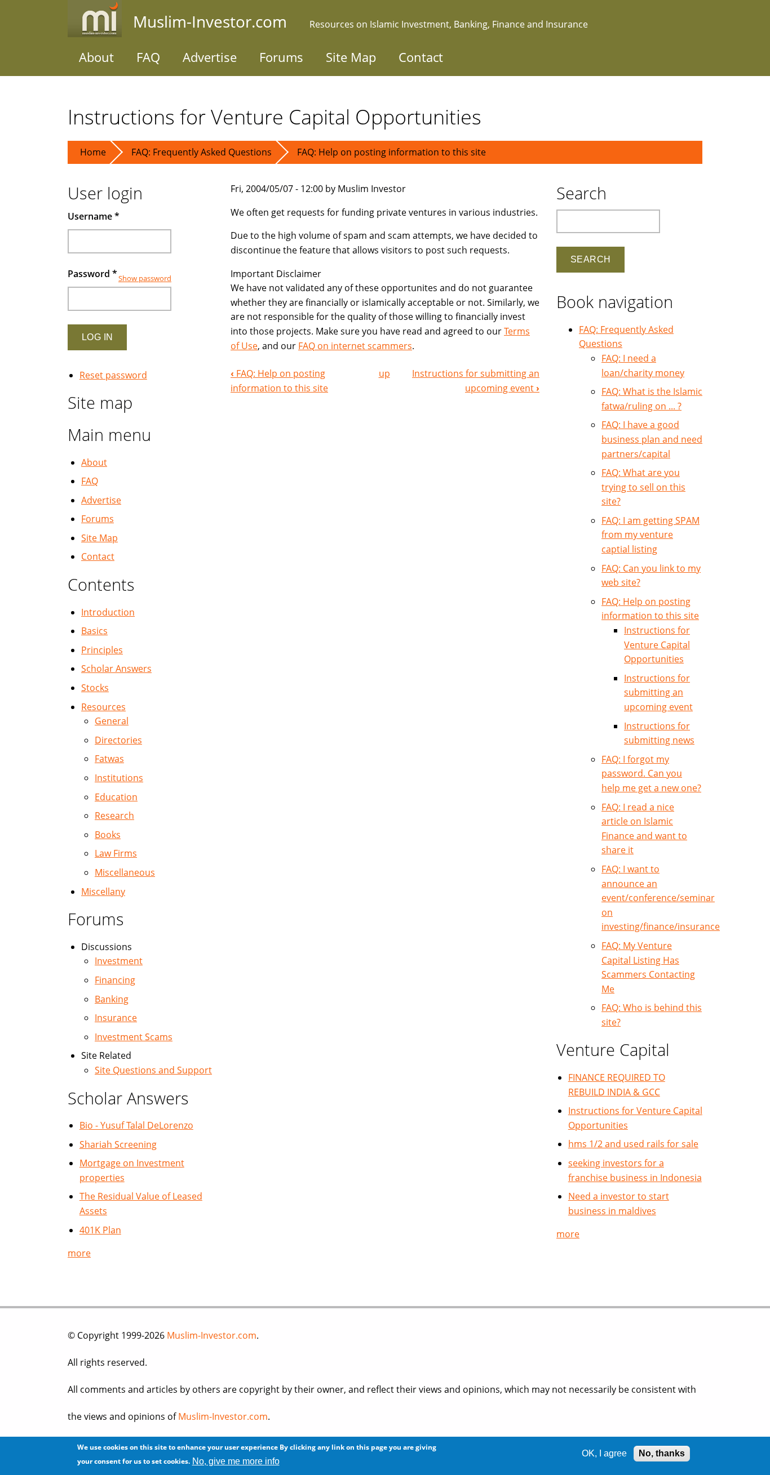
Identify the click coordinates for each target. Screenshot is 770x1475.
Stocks (95, 687)
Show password (144, 278)
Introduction (108, 612)
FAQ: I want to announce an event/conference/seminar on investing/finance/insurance (660, 898)
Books (108, 834)
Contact (421, 56)
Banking (112, 999)
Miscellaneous (125, 872)
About (96, 56)
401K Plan (100, 1230)
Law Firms (116, 853)
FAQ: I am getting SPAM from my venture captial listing (650, 534)
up (384, 373)
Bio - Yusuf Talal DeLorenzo (136, 1125)
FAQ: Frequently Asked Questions (201, 152)
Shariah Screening (118, 1144)
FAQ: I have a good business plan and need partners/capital (651, 439)
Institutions (119, 778)
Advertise (210, 56)
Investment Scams (133, 1037)
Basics (94, 631)
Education (116, 797)
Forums (281, 56)
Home (93, 152)
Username (94, 216)
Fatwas (109, 758)
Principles (102, 650)
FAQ (148, 56)
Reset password (113, 375)
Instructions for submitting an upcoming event (658, 692)
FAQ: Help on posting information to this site (391, 152)
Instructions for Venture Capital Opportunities (657, 644)
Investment (119, 961)
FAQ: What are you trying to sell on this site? (643, 486)
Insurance (116, 1017)
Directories (118, 740)
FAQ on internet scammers (355, 346)
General (112, 721)
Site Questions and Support (153, 1070)
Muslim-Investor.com (211, 1335)
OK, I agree (604, 1453)
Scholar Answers (116, 668)
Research (114, 815)
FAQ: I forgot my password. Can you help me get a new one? (651, 773)
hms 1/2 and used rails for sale (633, 1144)
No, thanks (662, 1453)
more (79, 1253)
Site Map (351, 56)
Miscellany (103, 891)
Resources (103, 707)
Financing (115, 980)
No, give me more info (236, 1461)
